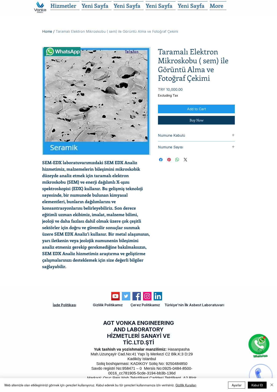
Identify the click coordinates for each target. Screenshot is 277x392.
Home (47, 31)
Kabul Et (257, 385)
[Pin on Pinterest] (169, 159)
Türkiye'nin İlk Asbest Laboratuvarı (194, 305)
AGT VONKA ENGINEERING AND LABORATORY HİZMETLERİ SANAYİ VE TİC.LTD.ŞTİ (138, 333)
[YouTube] (115, 296)
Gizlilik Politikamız (108, 305)
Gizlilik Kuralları (186, 385)
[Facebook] (136, 296)
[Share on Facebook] (160, 159)
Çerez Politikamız (145, 305)
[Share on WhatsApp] (177, 159)
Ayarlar (237, 385)
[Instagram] (147, 296)
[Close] (271, 385)
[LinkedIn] (158, 296)
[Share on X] (185, 159)
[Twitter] (126, 296)
